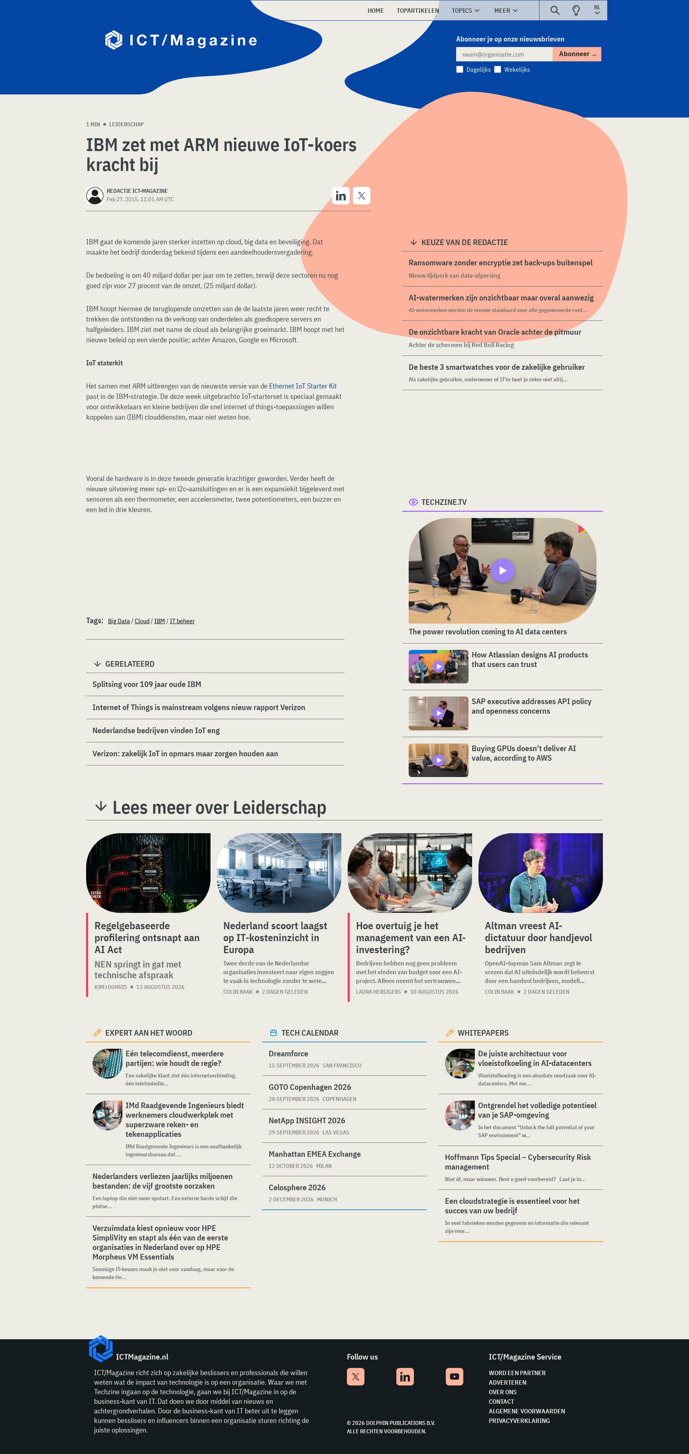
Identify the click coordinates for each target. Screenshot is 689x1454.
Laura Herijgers (378, 991)
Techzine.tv (444, 501)
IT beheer (182, 621)
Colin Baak (238, 991)
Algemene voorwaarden (527, 1411)
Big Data (119, 621)
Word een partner (517, 1373)
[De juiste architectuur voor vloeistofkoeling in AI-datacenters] (460, 1068)
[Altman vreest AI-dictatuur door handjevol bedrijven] (540, 873)
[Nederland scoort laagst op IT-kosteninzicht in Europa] (279, 873)
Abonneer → (578, 54)
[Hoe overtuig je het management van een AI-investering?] (410, 873)
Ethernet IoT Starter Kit (303, 385)
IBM (159, 621)
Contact (501, 1401)
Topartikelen (418, 10)
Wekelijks (517, 69)
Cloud (142, 621)
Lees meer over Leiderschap (219, 807)
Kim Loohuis (110, 987)
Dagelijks (479, 69)
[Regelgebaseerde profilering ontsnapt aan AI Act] (148, 873)
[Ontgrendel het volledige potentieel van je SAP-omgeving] (460, 1120)
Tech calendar (310, 1032)
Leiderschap (126, 124)
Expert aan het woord (149, 1032)
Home (376, 10)
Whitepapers (483, 1032)
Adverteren (507, 1382)
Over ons (503, 1392)
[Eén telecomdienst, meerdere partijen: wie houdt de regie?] (107, 1068)
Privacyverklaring (519, 1421)
